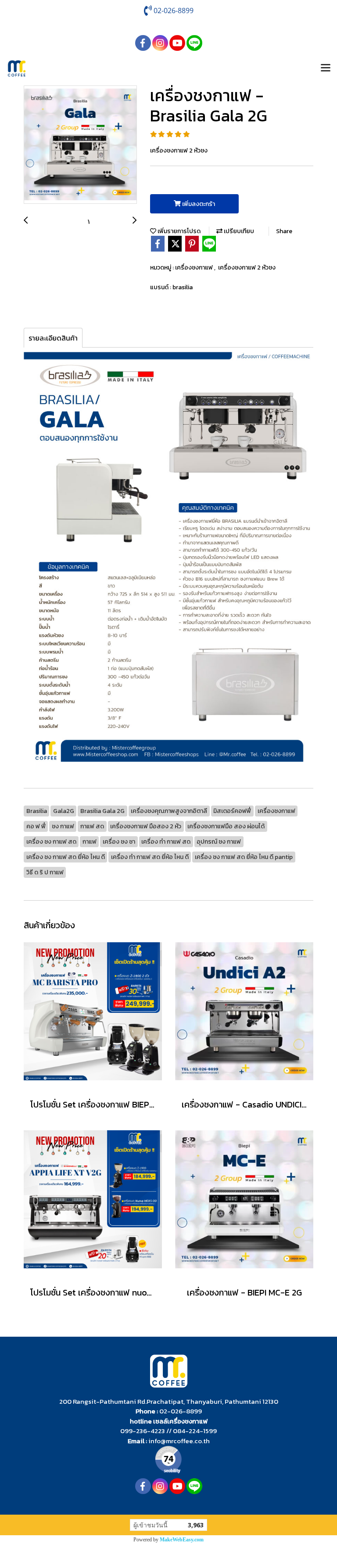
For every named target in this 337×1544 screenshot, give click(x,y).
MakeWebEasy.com (182, 1540)
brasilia (182, 287)
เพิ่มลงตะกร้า (198, 204)
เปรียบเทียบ (238, 231)
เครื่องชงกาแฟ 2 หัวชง (247, 267)
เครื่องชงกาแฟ (194, 267)
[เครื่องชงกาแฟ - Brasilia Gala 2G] (80, 145)
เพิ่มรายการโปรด (178, 231)
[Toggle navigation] (325, 68)
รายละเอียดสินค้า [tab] (53, 338)
